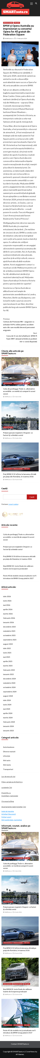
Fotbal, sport (6, 817)
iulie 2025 (7, 648)
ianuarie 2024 (8, 726)
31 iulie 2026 (17, 396)
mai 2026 (6, 605)
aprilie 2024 (7, 713)
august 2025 (8, 644)
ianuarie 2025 (8, 674)
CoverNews (30, 1051)
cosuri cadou (13, 504)
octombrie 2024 (9, 687)
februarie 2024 (9, 722)
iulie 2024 (7, 700)
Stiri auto (26, 383)
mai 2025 (6, 657)
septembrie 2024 (9, 692)
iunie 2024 (7, 705)
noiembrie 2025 (9, 631)
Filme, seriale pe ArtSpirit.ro (12, 782)
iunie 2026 (7, 601)
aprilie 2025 (7, 661)
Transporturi (8, 769)
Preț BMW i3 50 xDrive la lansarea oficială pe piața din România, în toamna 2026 (19, 557)
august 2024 (8, 696)
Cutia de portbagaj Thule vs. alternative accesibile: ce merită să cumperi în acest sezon (19, 391)
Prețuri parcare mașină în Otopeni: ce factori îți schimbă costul (17, 548)
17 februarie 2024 (21, 38)
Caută (4, 488)
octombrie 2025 (9, 635)
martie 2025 (8, 666)
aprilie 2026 (7, 609)
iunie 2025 (7, 653)
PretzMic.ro (6, 793)
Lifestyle (16, 23)
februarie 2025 (9, 670)
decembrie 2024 (9, 679)
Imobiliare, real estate (9, 796)
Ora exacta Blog (7, 801)
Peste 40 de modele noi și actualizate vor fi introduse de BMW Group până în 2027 (19, 577)
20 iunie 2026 (18, 479)
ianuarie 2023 (8, 731)
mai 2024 (6, 709)
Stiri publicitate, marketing (11, 820)
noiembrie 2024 (9, 683)
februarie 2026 (9, 618)
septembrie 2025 (9, 640)
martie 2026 (8, 614)
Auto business (8, 383)
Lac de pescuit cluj (8, 776)
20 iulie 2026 (18, 438)
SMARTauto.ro (9, 38)
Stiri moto (7, 765)
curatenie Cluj (6, 787)
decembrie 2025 (9, 627)
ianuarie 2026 (8, 622)
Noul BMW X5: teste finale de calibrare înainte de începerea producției (18, 567)
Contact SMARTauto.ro (20, 1044)
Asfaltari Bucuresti (8, 814)
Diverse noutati (8, 23)
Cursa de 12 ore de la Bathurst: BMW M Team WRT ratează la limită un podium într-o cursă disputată (21, 337)
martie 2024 (8, 718)
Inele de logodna (7, 811)
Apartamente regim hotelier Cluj (13, 807)
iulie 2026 (7, 596)
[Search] (36, 3)
